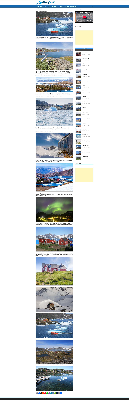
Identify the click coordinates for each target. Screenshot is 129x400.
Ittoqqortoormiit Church (86, 52)
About (92, 398)
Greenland (38, 11)
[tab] (84, 48)
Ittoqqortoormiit (84, 123)
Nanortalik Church (85, 145)
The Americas (54, 6)
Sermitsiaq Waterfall (85, 58)
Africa (49, 6)
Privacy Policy (89, 398)
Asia (45, 6)
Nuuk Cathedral (85, 129)
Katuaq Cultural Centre (86, 118)
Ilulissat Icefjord (85, 69)
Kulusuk (83, 85)
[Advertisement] (84, 37)
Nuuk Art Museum (85, 112)
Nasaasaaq (84, 107)
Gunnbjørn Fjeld (85, 134)
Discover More (73, 6)
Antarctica (66, 6)
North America (44, 11)
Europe (41, 6)
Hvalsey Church (85, 156)
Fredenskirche (84, 74)
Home (38, 6)
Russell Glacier (85, 101)
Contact (85, 398)
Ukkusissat (84, 96)
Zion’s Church (84, 63)
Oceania (61, 6)
